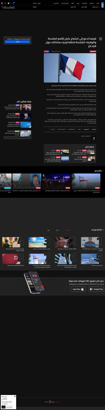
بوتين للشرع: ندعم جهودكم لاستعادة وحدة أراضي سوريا (13, 125)
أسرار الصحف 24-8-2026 (97, 265)
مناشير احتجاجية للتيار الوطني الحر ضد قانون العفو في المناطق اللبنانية (66, 266)
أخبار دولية (84, 150)
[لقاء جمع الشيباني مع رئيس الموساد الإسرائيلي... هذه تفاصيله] (26, 183)
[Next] (2, 183)
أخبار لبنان (17, 105)
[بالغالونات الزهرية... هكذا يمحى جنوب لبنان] (65, 244)
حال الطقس (17, 131)
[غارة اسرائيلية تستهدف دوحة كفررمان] (13, 261)
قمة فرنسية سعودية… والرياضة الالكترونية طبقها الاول (57, 191)
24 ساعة (68, 230)
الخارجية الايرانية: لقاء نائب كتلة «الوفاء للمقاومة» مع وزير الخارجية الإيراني (87, 191)
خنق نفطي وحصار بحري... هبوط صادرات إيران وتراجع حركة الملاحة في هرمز (53, 153)
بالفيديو (98, 170)
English (34, 7)
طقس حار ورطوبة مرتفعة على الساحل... (41, 249)
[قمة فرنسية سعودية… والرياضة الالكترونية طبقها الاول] (56, 183)
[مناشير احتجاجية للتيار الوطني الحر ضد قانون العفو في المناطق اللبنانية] (65, 261)
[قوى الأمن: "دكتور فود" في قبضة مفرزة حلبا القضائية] (92, 244)
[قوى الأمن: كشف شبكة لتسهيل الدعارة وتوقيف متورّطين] (13, 244)
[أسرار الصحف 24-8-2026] (92, 261)
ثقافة (72, 3)
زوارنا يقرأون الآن (24, 101)
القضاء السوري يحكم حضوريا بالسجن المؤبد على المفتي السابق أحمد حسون (79, 153)
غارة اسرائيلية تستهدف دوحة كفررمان (15, 265)
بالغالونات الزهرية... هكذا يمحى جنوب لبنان (67, 249)
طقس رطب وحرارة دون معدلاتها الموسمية (12, 134)
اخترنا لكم (89, 146)
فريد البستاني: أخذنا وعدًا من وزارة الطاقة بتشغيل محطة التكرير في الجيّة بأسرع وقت (12, 108)
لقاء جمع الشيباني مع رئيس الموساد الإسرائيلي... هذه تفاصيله (26, 191)
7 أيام (57, 230)
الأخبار (98, 3)
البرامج (72, 7)
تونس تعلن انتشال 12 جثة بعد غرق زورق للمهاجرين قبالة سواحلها (52, 160)
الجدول (83, 7)
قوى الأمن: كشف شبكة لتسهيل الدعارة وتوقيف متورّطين (15, 249)
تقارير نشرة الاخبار (7, 188)
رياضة (78, 3)
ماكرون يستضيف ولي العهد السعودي (80, 160)
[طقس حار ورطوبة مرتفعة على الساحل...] (39, 244)
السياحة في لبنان (65, 3)
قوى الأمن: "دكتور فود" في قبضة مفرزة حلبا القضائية (93, 249)
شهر (48, 230)
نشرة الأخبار (84, 3)
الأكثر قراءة (97, 229)
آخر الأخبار (92, 3)
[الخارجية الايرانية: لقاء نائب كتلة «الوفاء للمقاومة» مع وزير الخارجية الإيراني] (86, 183)
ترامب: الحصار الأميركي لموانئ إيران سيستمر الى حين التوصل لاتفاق (13, 116)
